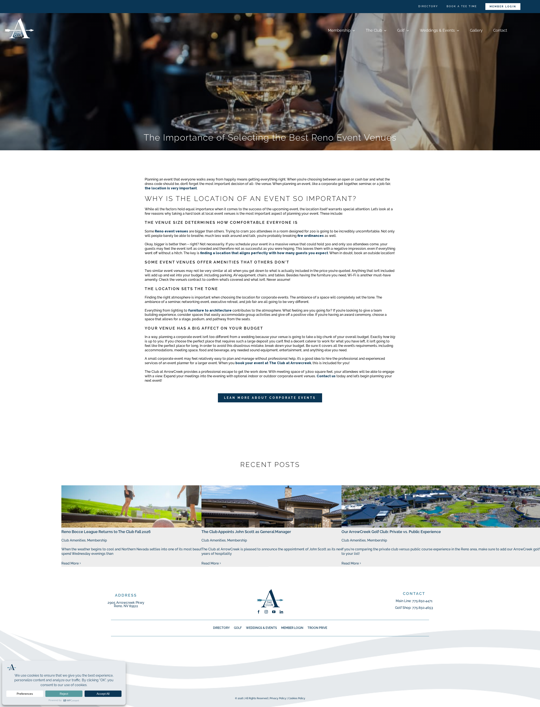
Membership (97, 540)
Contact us (326, 376)
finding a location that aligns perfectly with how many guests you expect (264, 253)
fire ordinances (310, 236)
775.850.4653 (422, 608)
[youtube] (273, 611)
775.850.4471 (422, 601)
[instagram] (266, 611)
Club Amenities (73, 540)
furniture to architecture (210, 310)
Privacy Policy (278, 698)
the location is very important (171, 188)
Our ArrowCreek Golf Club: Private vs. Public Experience (391, 531)
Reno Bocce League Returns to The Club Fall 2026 (106, 531)
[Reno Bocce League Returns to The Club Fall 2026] (165, 506)
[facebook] (258, 611)
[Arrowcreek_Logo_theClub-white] (18, 15)
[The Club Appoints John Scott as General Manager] (305, 506)
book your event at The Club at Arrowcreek (273, 363)
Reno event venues (171, 231)
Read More (70, 563)
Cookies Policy (296, 698)
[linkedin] (281, 611)
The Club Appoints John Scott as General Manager (246, 531)
